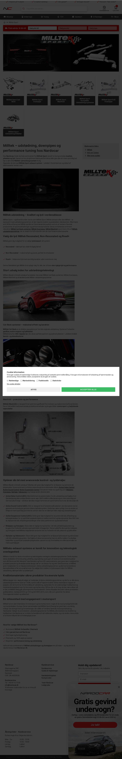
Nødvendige (14, 381)
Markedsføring (29, 381)
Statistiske (57, 381)
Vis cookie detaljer (13, 384)
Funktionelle (43, 381)
